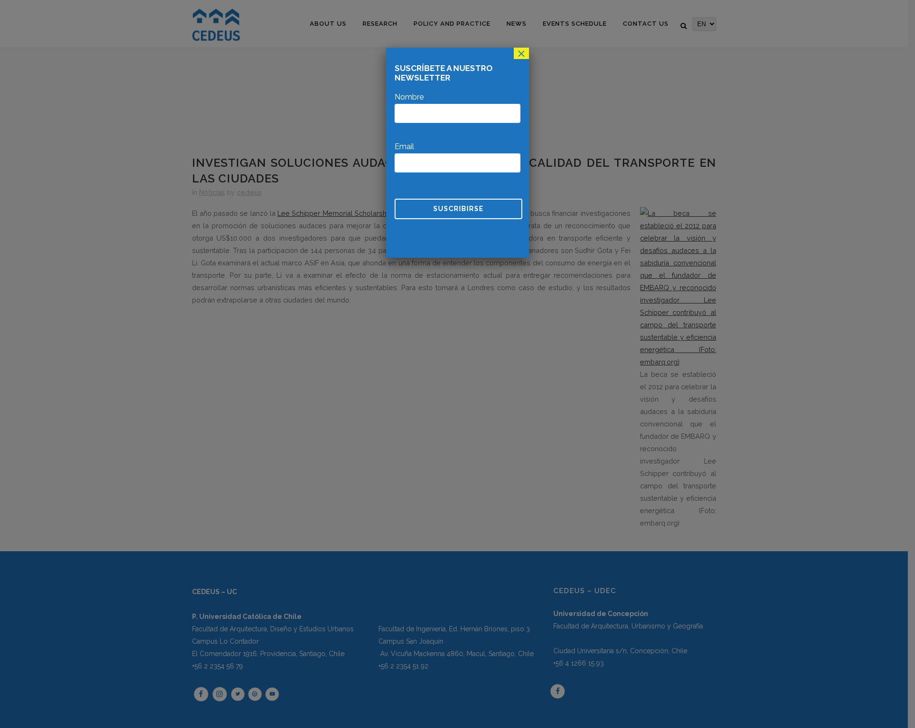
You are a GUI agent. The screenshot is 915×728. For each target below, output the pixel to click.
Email (404, 146)
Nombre (409, 96)
